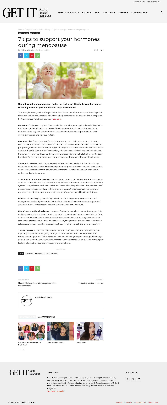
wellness (54, 253)
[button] (162, 13)
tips (47, 253)
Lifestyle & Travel (67, 12)
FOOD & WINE (109, 12)
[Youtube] (139, 379)
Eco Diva (57, 119)
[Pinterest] (31, 55)
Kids (97, 12)
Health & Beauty (44, 30)
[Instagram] (133, 379)
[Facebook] (20, 55)
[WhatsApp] (37, 55)
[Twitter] (26, 55)
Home (20, 30)
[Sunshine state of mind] (60, 331)
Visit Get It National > (154, 2)
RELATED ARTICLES (27, 317)
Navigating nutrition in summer (91, 283)
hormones (29, 253)
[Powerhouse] (90, 331)
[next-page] (23, 349)
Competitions (138, 12)
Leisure (122, 12)
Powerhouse (81, 342)
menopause (39, 253)
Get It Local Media (27, 50)
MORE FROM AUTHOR (46, 317)
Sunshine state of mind (55, 342)
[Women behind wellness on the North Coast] (31, 331)
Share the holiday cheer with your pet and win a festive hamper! (37, 284)
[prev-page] (19, 349)
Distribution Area (139, 2)
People (85, 12)
